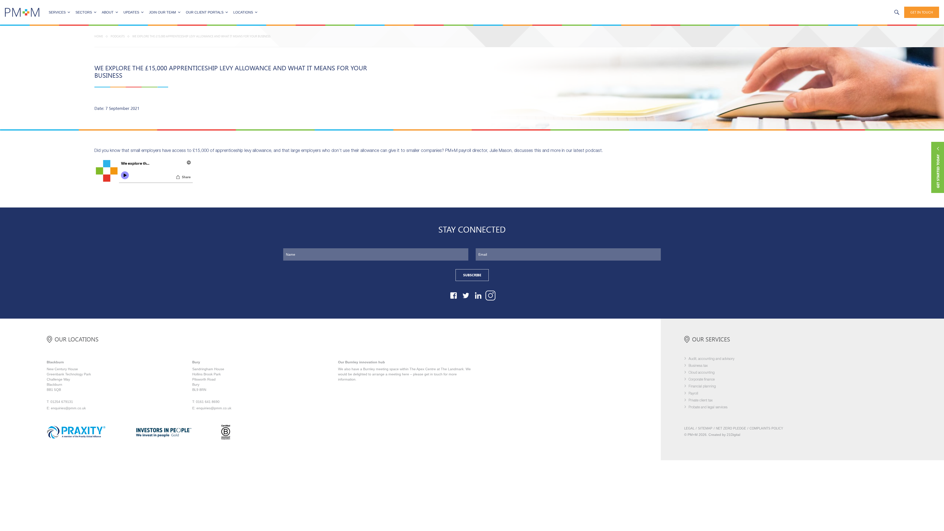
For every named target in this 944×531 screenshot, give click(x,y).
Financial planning (702, 386)
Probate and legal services (708, 407)
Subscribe (472, 275)
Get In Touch (921, 12)
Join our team (162, 12)
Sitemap (705, 428)
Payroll (693, 393)
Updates (131, 12)
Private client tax (701, 400)
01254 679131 (876, 12)
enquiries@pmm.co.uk (68, 408)
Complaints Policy (766, 428)
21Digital (733, 435)
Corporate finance (702, 379)
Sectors (83, 12)
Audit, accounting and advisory (711, 359)
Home (98, 36)
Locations (243, 12)
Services (57, 12)
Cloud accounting (702, 372)
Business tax (698, 366)
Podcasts (118, 36)
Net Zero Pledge (731, 428)
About (108, 12)
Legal (689, 428)
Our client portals (204, 12)
